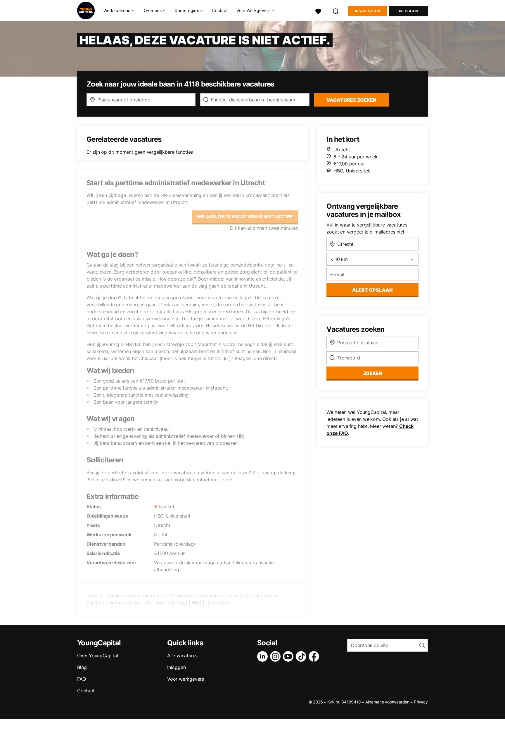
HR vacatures (181, 596)
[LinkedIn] (263, 656)
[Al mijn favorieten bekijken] (318, 10)
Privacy (421, 701)
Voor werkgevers (185, 679)
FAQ (81, 679)
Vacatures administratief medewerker (240, 596)
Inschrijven (367, 11)
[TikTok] (302, 656)
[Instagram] (276, 656)
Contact (220, 10)
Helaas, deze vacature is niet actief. (245, 216)
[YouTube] (289, 656)
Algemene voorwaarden (387, 701)
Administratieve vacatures (135, 596)
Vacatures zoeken (351, 100)
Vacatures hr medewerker (114, 603)
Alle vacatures (182, 655)
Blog (82, 667)
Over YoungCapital (97, 655)
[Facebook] (315, 656)
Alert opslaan (372, 290)
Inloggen (408, 11)
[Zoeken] (336, 10)
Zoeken (372, 373)
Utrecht (95, 596)
